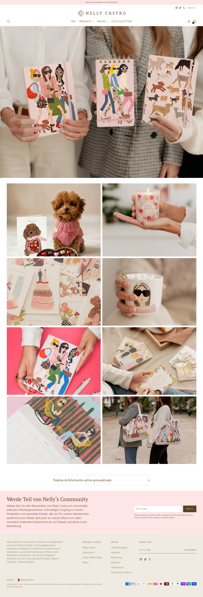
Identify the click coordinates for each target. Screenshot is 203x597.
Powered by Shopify (14, 587)
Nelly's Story (89, 547)
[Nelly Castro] (101, 13)
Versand (115, 552)
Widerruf (115, 562)
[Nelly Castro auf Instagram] (176, 8)
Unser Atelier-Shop (92, 557)
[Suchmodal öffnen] (8, 21)
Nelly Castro (28, 584)
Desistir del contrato (121, 572)
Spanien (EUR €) (27, 580)
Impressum (88, 552)
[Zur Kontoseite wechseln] (189, 21)
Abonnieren (190, 550)
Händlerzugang (119, 547)
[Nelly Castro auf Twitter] (184, 8)
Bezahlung (116, 557)
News (85, 562)
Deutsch (191, 8)
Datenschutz (117, 567)
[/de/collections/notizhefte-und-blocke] (101, 102)
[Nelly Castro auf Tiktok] (180, 8)
